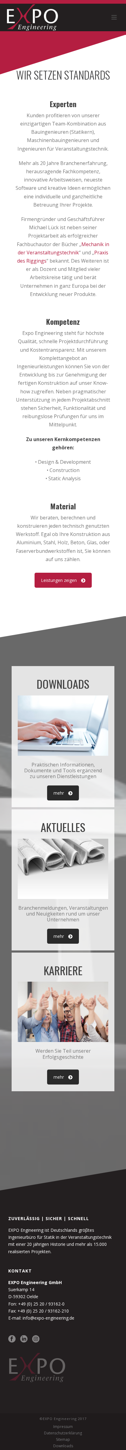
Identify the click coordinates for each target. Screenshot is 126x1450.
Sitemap (63, 1439)
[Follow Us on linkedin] (24, 1339)
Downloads (63, 1446)
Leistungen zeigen (59, 580)
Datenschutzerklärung (63, 1433)
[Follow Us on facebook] (12, 1339)
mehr (59, 793)
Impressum (63, 1426)
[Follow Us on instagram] (35, 1339)
